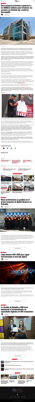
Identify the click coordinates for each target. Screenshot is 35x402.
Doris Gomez (6, 259)
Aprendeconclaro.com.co (21, 82)
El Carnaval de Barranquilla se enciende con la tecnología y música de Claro (27, 161)
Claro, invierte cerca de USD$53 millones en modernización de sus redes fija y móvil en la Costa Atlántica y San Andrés (16, 161)
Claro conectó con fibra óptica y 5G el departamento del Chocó (5, 160)
